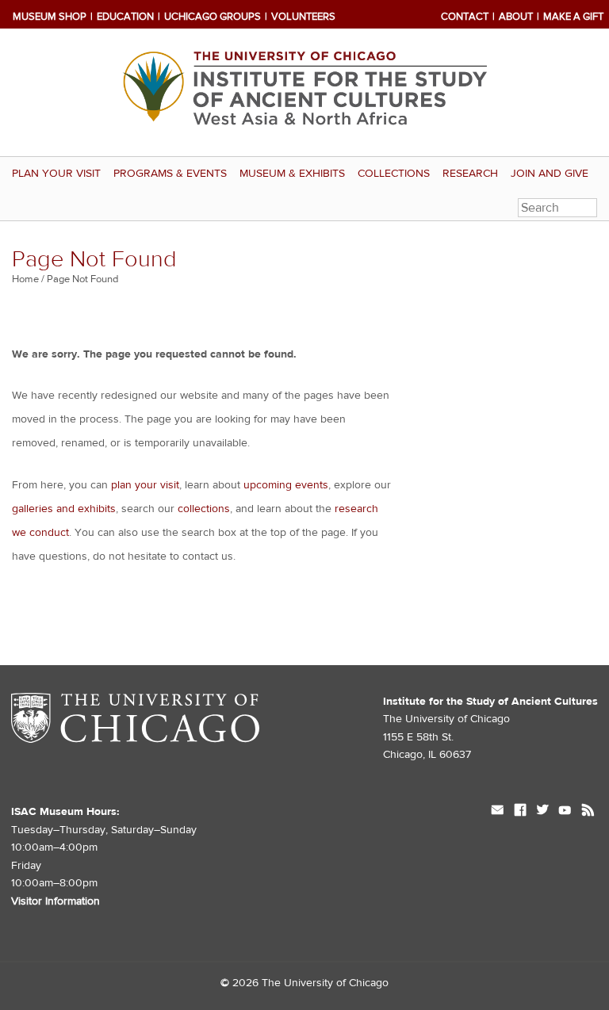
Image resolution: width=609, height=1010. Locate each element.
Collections (394, 173)
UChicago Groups (212, 16)
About (516, 16)
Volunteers (303, 16)
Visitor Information (55, 901)
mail (498, 812)
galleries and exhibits (64, 509)
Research (470, 173)
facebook (520, 812)
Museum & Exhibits (292, 173)
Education (125, 16)
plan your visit (145, 485)
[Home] (304, 92)
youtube (565, 812)
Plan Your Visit (56, 173)
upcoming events (285, 485)
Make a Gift (573, 16)
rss (588, 812)
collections (204, 509)
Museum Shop (49, 16)
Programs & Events (170, 173)
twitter (542, 812)
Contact (464, 16)
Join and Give (549, 173)
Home (25, 279)
